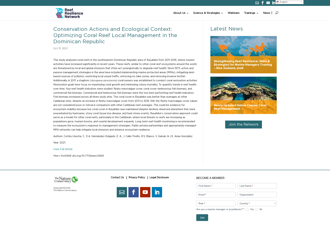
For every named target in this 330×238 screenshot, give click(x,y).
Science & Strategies (206, 13)
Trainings (249, 13)
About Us (179, 13)
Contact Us (117, 178)
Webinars (234, 13)
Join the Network (243, 124)
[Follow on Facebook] (133, 192)
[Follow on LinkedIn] (157, 192)
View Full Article (63, 149)
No (260, 209)
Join (202, 217)
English (283, 2)
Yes (251, 209)
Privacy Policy (137, 178)
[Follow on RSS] (122, 192)
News (266, 13)
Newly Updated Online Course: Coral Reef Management (243, 95)
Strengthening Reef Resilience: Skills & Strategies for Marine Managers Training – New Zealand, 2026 (243, 54)
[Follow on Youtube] (145, 192)
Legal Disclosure (159, 178)
